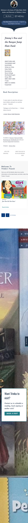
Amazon (12, 138)
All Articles (13, 215)
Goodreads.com (15, 140)
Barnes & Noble (18, 138)
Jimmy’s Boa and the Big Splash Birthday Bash (20, 153)
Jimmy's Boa (12, 146)
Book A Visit (12, 414)
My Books (8, 16)
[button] (3, 215)
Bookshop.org (6, 140)
